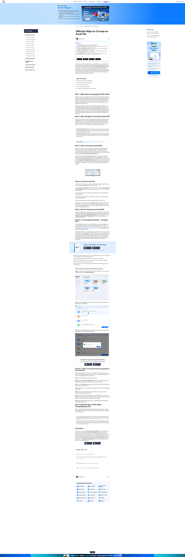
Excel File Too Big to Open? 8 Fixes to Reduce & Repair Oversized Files (31, 43)
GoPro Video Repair (103, 492)
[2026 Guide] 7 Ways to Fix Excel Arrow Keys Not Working (31, 51)
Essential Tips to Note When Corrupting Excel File (87, 88)
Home (77, 26)
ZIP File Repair (92, 489)
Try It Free (88, 247)
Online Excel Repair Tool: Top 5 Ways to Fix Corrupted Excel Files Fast (31, 41)
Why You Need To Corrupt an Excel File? (85, 82)
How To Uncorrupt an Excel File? (84, 86)
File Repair (81, 26)
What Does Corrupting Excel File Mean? (85, 80)
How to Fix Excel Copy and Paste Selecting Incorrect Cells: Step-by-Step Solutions (31, 39)
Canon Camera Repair (93, 492)
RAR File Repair (103, 489)
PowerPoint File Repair (103, 486)
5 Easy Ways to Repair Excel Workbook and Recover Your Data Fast (30, 56)
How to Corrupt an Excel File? (83, 84)
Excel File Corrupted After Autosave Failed (30, 37)
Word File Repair (81, 486)
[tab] (92, 454)
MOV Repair (81, 500)
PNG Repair (102, 500)
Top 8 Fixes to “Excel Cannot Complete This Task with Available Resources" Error (30, 45)
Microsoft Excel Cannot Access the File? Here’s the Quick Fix (30, 49)
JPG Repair (91, 500)
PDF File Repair (81, 489)
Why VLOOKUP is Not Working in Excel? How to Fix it (30, 53)
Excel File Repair (92, 486)
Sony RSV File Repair (82, 492)
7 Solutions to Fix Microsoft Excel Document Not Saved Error (94, 141)
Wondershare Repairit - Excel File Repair (93, 228)
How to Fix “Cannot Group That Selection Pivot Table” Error (30, 47)
